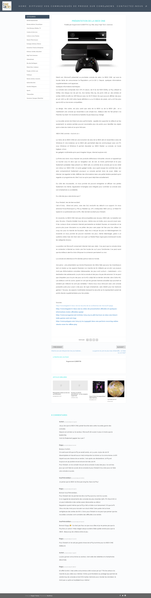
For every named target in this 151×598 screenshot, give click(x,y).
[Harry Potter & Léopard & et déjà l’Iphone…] (97, 387)
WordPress (49, 595)
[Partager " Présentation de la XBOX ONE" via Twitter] (90, 339)
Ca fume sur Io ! (112, 399)
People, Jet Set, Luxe (32, 71)
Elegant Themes (35, 595)
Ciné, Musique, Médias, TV (34, 28)
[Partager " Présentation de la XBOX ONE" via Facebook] (87, 339)
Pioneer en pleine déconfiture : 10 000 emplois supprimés (79, 394)
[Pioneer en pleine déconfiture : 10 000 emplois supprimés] (79, 385)
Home (23, 6)
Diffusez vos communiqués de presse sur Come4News (72, 6)
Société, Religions (31, 86)
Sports (28, 90)
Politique (29, 75)
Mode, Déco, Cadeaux (32, 67)
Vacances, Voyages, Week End (35, 98)
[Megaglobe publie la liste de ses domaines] (61, 385)
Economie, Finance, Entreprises (35, 47)
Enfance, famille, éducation (34, 51)
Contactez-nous (130, 6)
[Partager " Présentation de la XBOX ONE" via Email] (93, 339)
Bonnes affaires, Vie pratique (34, 24)
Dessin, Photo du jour (32, 40)
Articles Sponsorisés (32, 20)
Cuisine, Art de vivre (32, 32)
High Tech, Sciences (106, 24)
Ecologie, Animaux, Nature (34, 43)
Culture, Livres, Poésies (33, 36)
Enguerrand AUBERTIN (80, 24)
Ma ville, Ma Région (32, 63)
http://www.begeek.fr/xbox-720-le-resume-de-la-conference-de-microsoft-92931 (84, 305)
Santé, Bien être (31, 82)
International (30, 59)
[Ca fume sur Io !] (116, 389)
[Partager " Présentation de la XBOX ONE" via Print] (96, 339)
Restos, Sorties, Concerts (33, 78)
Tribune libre (30, 94)
